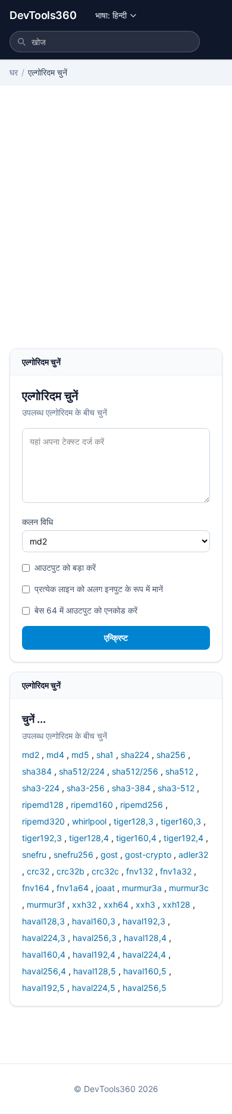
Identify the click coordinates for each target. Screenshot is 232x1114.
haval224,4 (144, 954)
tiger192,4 (183, 838)
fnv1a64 (73, 888)
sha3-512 (176, 788)
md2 (30, 755)
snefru (34, 854)
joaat (105, 888)
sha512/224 (82, 771)
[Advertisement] (116, 226)
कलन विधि (37, 522)
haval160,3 (93, 921)
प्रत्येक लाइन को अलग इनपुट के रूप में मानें (99, 589)
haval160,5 (145, 971)
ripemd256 (141, 805)
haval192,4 (94, 954)
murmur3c (189, 888)
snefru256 (73, 854)
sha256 (171, 755)
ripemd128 (43, 805)
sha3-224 (40, 788)
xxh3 (145, 904)
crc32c (105, 871)
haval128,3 (43, 921)
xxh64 (116, 904)
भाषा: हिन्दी (111, 15)
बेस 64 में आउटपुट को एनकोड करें (86, 610)
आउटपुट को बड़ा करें (65, 567)
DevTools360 (43, 15)
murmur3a (142, 888)
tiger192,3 (42, 838)
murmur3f (46, 904)
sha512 (179, 771)
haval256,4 (44, 971)
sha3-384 (131, 788)
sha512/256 (135, 771)
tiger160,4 (136, 838)
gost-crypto (148, 854)
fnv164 (35, 888)
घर (14, 72)
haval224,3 (43, 938)
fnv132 (139, 871)
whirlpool (89, 821)
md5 (80, 755)
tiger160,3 (181, 821)
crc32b (70, 871)
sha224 (135, 755)
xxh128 (176, 904)
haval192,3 (144, 921)
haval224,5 (93, 988)
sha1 (105, 755)
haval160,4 (43, 954)
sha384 (37, 771)
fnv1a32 (176, 871)
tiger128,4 (89, 838)
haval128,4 (145, 938)
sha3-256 (86, 788)
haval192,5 (43, 988)
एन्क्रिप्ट (116, 637)
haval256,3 (95, 938)
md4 (55, 755)
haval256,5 (145, 988)
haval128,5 (94, 971)
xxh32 (84, 904)
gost (109, 854)
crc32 (38, 871)
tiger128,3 (133, 821)
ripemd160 (92, 805)
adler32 (193, 854)
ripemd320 (43, 821)
